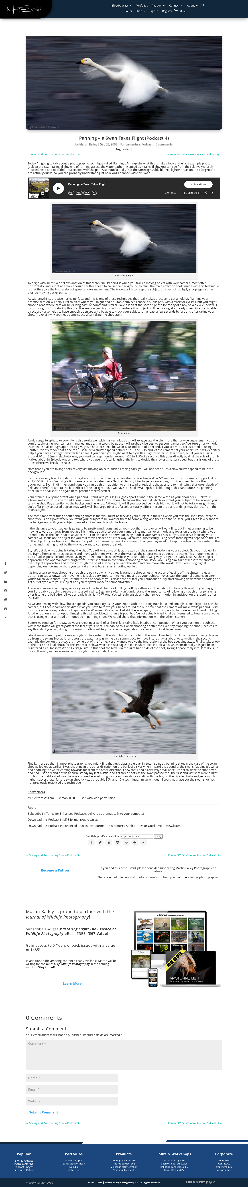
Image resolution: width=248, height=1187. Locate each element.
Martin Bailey (88, 144)
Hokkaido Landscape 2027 (174, 1166)
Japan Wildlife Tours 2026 (174, 1163)
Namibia (73, 1166)
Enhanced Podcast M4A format (84, 826)
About (191, 5)
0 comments (164, 144)
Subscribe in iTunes (41, 814)
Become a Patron (55, 870)
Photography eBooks (124, 1170)
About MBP (224, 1160)
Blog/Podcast (119, 5)
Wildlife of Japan (73, 1160)
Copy (158, 836)
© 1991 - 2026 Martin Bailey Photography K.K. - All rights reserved (124, 1182)
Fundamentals (130, 144)
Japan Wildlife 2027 (174, 1170)
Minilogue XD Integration (123, 1166)
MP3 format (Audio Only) (80, 820)
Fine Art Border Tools (124, 1163)
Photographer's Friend (124, 1160)
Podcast (147, 144)
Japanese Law (224, 1170)
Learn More (72, 983)
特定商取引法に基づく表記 (40, 1182)
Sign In (154, 11)
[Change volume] (94, 193)
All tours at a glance (174, 1160)
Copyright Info (224, 1166)
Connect (174, 5)
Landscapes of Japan (74, 1163)
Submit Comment (43, 1112)
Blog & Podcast (24, 1160)
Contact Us (224, 1163)
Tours (128, 11)
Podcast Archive (24, 1163)
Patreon (157, 5)
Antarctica (73, 1170)
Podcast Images (24, 1167)
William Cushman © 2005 (61, 798)
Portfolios (142, 5)
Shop (139, 11)
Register (167, 11)
